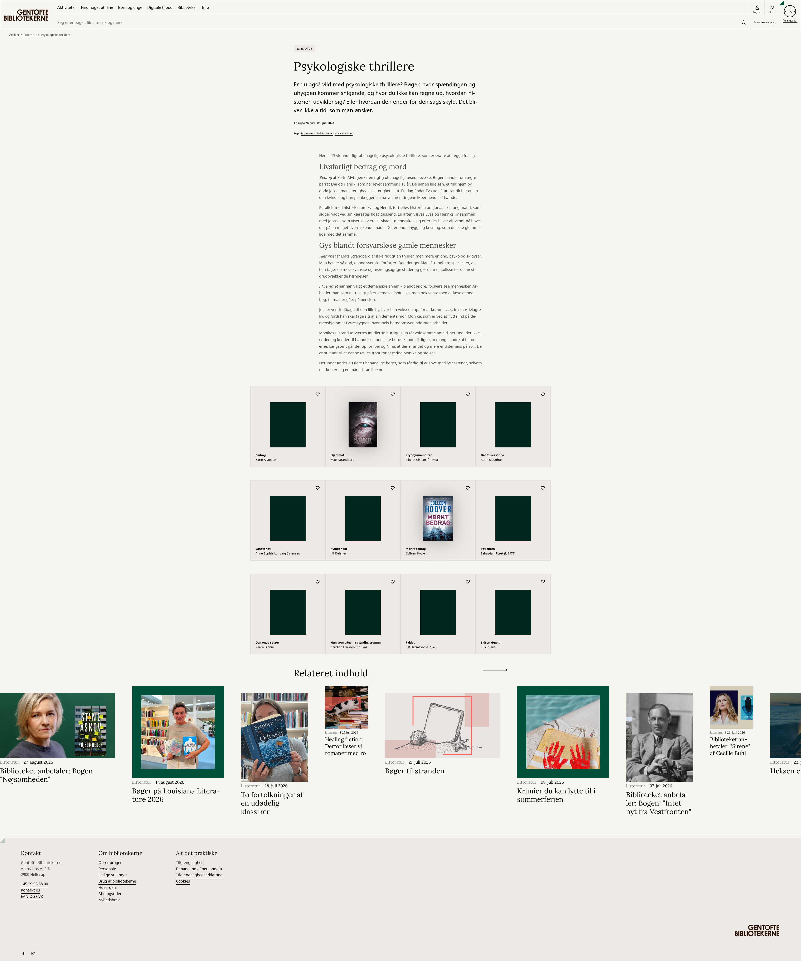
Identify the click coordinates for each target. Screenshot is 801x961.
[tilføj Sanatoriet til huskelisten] (317, 488)
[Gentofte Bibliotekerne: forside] (26, 15)
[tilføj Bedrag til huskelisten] (317, 394)
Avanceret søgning (764, 22)
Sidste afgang (490, 642)
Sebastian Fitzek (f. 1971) (498, 553)
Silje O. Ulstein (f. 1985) (422, 460)
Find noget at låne (97, 7)
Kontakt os (30, 890)
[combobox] (401, 22)
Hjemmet (337, 455)
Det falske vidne (492, 455)
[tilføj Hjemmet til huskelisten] (392, 394)
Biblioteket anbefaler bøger (317, 133)
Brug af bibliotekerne (117, 881)
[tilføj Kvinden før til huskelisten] (392, 488)
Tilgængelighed (190, 862)
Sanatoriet (263, 549)
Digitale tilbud (160, 7)
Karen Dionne (265, 647)
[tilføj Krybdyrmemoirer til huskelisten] (467, 394)
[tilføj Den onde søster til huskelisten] (317, 582)
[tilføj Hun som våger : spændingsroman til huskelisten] (392, 582)
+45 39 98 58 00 (34, 884)
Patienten (488, 549)
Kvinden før (339, 549)
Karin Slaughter (492, 460)
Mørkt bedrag (416, 549)
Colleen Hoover (416, 553)
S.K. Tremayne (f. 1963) (421, 647)
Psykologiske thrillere (56, 35)
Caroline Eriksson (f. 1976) (349, 647)
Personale (107, 869)
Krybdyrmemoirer (419, 455)
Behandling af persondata (199, 869)
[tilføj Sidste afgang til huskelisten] (542, 582)
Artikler (14, 35)
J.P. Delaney (338, 553)
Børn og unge (130, 7)
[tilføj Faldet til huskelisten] (467, 582)
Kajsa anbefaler (344, 133)
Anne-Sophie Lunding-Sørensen (278, 553)
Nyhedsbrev (109, 900)
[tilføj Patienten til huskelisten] (542, 488)
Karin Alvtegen (266, 460)
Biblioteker (187, 7)
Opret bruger (110, 862)
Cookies (183, 881)
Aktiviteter (66, 7)
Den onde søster (267, 642)
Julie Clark (488, 647)
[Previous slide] (495, 677)
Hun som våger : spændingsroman (356, 642)
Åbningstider (109, 894)
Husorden (107, 887)
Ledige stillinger (112, 875)
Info (205, 7)
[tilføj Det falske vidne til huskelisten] (542, 394)
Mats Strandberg (342, 460)
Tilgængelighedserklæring (199, 875)
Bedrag (261, 455)
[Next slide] (495, 671)
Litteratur (30, 35)
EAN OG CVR (32, 896)
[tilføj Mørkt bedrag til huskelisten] (467, 488)
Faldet (410, 642)
